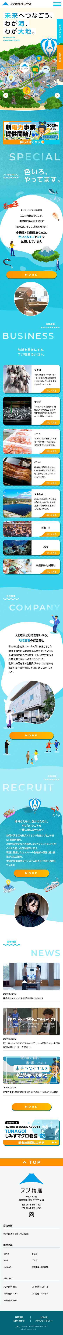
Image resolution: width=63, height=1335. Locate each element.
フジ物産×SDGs (10, 1293)
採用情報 (19, 1317)
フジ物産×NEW (10, 1300)
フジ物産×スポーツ (40, 1286)
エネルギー (8, 1267)
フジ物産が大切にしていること (16, 1233)
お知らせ (44, 1317)
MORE (31, 274)
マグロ (6, 1253)
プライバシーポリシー (44, 1320)
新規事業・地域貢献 (40, 1267)
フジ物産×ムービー (40, 1293)
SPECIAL (8, 1278)
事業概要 (7, 1245)
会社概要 (7, 1225)
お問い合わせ (19, 1320)
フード (5, 1260)
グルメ (34, 1260)
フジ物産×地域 (9, 1286)
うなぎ (34, 1253)
